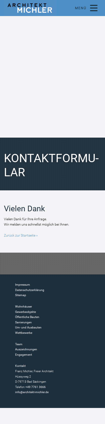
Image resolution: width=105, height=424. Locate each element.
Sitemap (20, 295)
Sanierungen (23, 322)
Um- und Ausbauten (28, 327)
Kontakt (20, 366)
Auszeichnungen (26, 349)
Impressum (22, 284)
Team (18, 344)
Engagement (23, 354)
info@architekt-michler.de (32, 392)
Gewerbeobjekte (25, 312)
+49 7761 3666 (35, 387)
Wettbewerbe (23, 333)
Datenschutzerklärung (29, 290)
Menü (80, 8)
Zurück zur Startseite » (21, 235)
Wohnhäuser (23, 306)
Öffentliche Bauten (27, 317)
